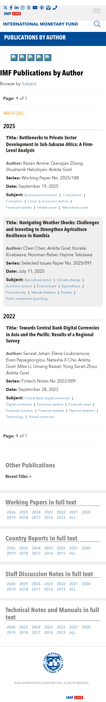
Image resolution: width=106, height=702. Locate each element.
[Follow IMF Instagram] (22, 7)
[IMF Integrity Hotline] (55, 7)
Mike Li (24, 366)
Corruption (14, 201)
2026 (11, 512)
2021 (73, 512)
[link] (14, 57)
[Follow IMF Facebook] (11, 7)
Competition (72, 195)
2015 (61, 518)
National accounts (75, 207)
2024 (36, 512)
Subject (29, 84)
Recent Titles (16, 476)
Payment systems (82, 411)
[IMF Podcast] (42, 7)
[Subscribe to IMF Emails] (48, 7)
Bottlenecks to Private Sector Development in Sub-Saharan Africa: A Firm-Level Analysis (49, 144)
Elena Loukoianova (70, 353)
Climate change (68, 280)
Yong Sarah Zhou (80, 366)
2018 (23, 518)
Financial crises (79, 404)
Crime (32, 201)
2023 (48, 512)
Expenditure (71, 286)
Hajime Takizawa (76, 255)
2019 (11, 518)
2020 (86, 512)
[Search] (97, 24)
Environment (46, 286)
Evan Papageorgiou (25, 360)
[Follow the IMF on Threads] (28, 7)
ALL (72, 518)
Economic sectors (55, 201)
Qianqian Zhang (67, 163)
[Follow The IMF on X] (5, 7)
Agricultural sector (37, 280)
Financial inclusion (19, 411)
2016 (48, 518)
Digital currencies (19, 404)
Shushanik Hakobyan (26, 169)
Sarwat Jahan (36, 353)
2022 (61, 512)
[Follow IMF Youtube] (35, 7)
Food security (16, 292)
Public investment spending (27, 299)
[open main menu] (97, 11)
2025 (23, 512)
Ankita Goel (60, 169)
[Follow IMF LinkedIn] (16, 7)
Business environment (40, 195)
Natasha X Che (61, 360)
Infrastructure (47, 207)
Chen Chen (34, 248)
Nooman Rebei (43, 255)
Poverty (66, 292)
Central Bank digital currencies (47, 398)
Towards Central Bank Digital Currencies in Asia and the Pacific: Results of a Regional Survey (52, 334)
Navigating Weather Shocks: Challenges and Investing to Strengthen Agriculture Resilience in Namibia (52, 229)
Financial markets (19, 207)
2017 (36, 518)
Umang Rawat (47, 366)
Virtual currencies (41, 417)
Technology (14, 417)
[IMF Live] (75, 694)
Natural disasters (43, 292)
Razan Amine (36, 163)
